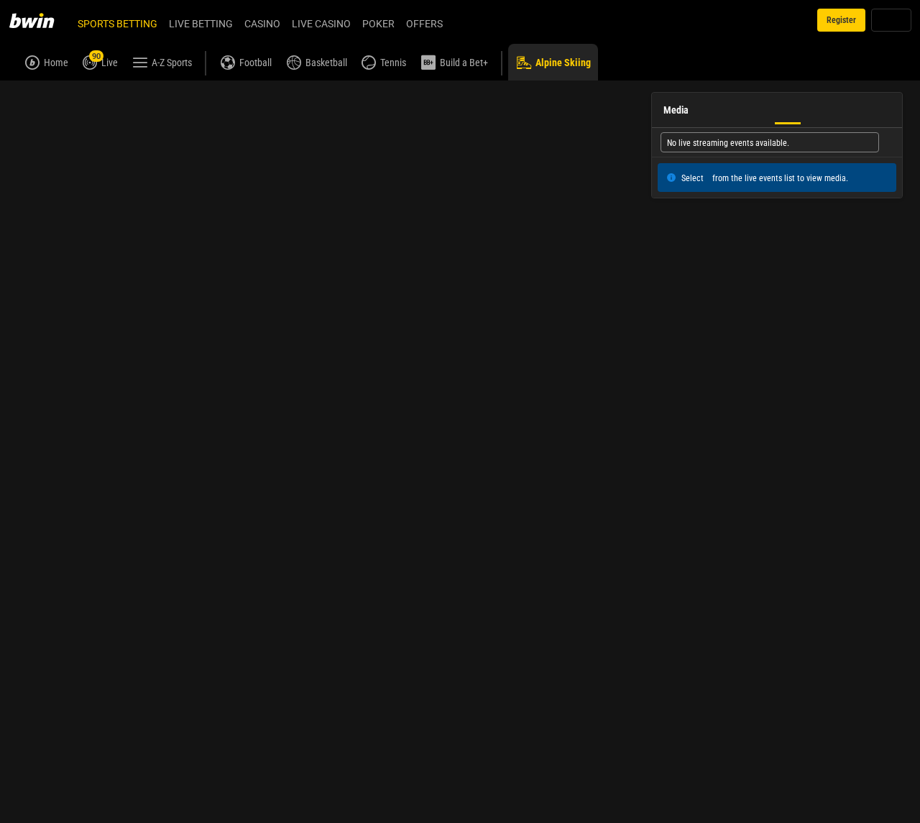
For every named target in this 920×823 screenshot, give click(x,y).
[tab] (42, 96)
